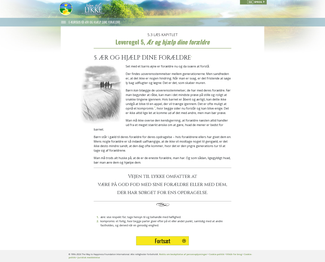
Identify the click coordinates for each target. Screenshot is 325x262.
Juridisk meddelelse (89, 257)
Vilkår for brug (234, 254)
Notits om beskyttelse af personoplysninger (183, 254)
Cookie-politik (216, 254)
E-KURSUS (75, 22)
